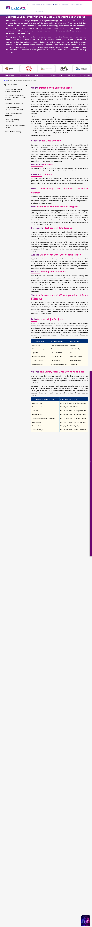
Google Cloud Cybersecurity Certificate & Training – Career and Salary (15, 97)
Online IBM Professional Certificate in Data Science (14, 108)
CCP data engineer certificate (15, 103)
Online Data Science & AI (76, 4)
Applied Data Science (12, 136)
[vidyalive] (16, 8)
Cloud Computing (36, 4)
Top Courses (57, 4)
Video (28, 10)
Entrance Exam (65, 4)
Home (28, 4)
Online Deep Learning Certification (12, 120)
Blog (33, 10)
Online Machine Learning (13, 132)
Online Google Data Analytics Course (15, 126)
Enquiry (91, 463)
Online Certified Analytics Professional (13, 114)
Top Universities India (47, 4)
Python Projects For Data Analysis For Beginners (13, 90)
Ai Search (39, 11)
